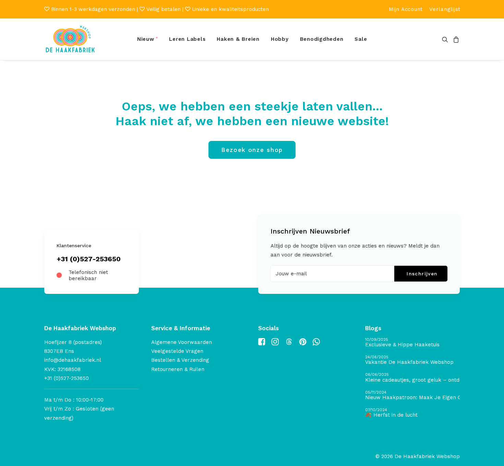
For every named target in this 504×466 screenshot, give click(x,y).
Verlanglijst (444, 9)
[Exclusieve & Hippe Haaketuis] (412, 343)
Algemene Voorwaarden (181, 342)
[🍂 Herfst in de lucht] (412, 413)
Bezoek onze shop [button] (252, 149)
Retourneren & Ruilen (177, 369)
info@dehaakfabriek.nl (72, 360)
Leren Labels (187, 39)
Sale (361, 39)
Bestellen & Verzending (180, 360)
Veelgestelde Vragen (177, 351)
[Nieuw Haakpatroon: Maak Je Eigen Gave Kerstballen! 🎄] (412, 395)
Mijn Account (406, 9)
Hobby (280, 39)
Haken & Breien (238, 39)
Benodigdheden (322, 39)
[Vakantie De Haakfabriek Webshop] (412, 360)
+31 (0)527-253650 (89, 259)
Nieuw (145, 39)
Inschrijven (422, 273)
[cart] (455, 39)
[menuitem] (405, 9)
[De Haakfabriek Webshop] (70, 39)
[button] (446, 39)
